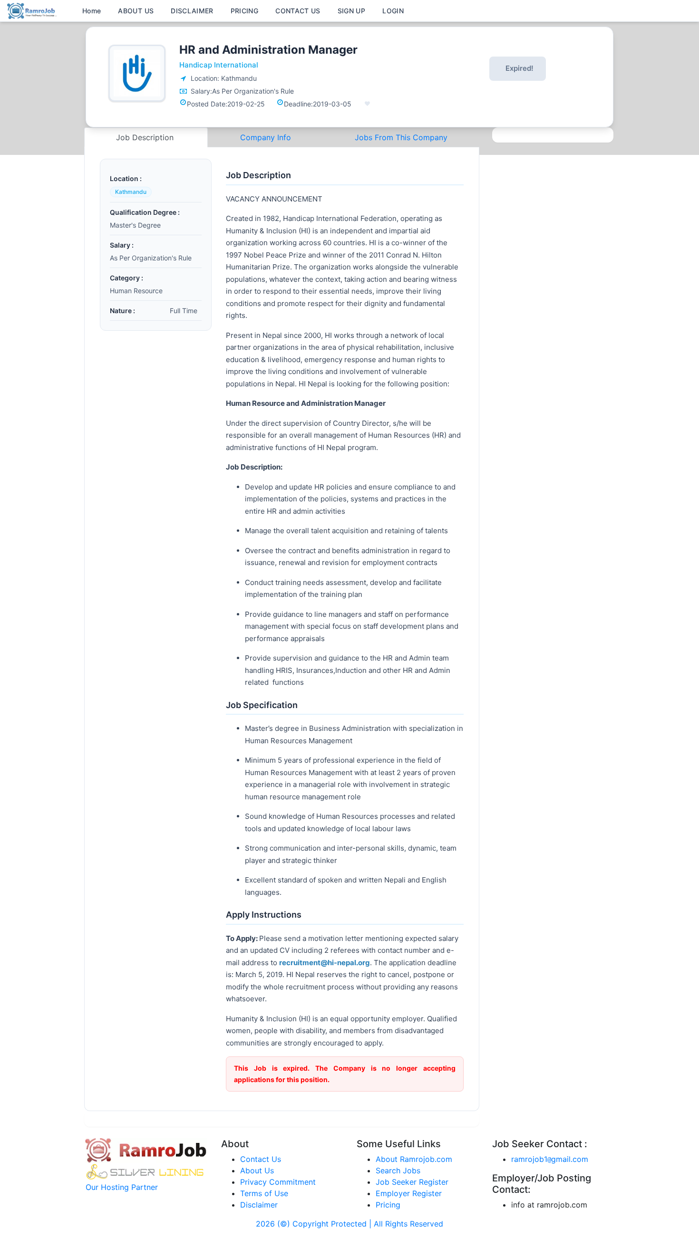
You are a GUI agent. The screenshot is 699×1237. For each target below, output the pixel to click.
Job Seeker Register (412, 1182)
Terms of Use (264, 1193)
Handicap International (218, 64)
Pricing (388, 1204)
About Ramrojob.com (414, 1159)
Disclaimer (259, 1204)
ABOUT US (136, 11)
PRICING (244, 11)
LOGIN (393, 11)
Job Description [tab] (146, 137)
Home (91, 11)
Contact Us (260, 1159)
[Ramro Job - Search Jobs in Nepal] (33, 10)
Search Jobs (398, 1170)
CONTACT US (297, 11)
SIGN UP (351, 11)
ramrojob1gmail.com (549, 1159)
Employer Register (409, 1193)
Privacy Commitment (278, 1182)
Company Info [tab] (265, 137)
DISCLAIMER (192, 11)
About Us (257, 1170)
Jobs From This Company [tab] (401, 137)
